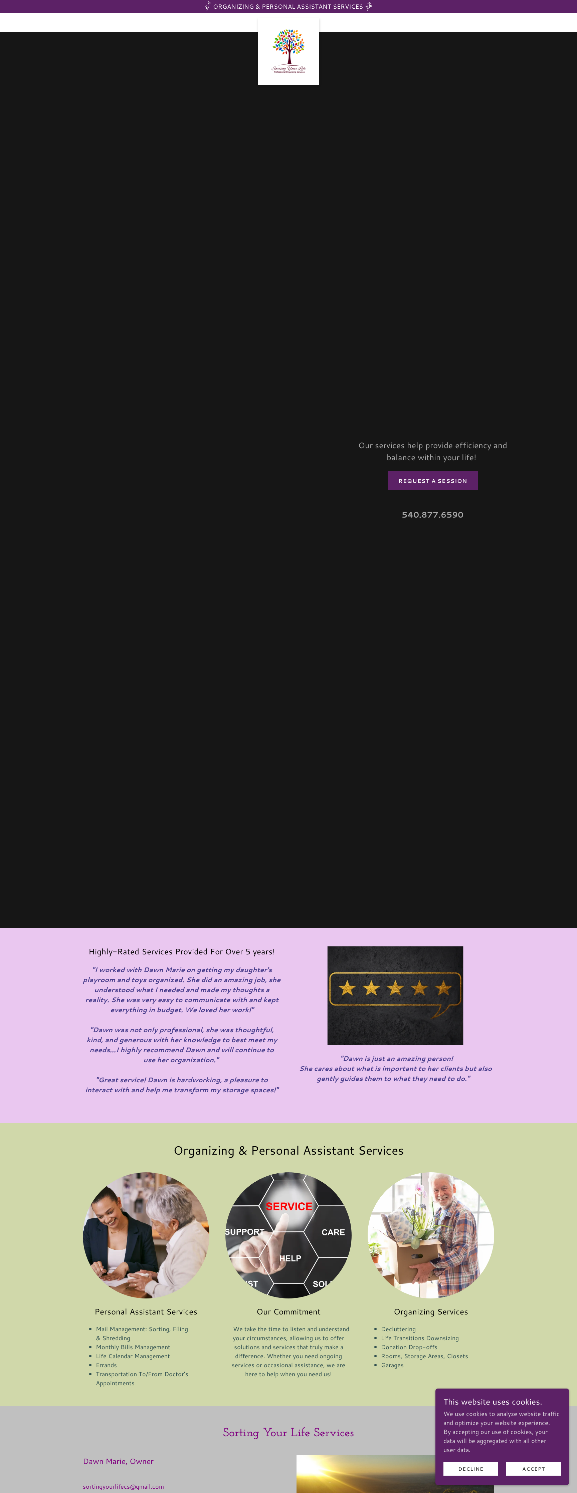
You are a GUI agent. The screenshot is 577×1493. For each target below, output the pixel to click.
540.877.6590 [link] (432, 514)
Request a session (432, 481)
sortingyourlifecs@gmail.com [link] (123, 1486)
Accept (533, 1469)
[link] (289, 21)
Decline (471, 1469)
